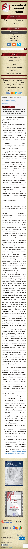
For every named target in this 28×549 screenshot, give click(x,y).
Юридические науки (10, 100)
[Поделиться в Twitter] (16, 93)
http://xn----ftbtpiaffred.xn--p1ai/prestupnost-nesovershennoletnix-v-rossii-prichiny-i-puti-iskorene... (15, 453)
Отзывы (14, 64)
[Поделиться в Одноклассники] (14, 93)
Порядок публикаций (14, 57)
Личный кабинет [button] (14, 32)
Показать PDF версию (9, 106)
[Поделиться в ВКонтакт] (7, 93)
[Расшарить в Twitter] (14, 45)
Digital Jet (10, 547)
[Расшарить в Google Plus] (19, 45)
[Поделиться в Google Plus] (12, 93)
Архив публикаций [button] (14, 61)
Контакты (14, 70)
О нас (14, 54)
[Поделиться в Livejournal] (19, 93)
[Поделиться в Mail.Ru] (21, 93)
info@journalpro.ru (14, 40)
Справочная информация (14, 67)
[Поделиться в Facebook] (9, 93)
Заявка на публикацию (14, 16)
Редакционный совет (14, 74)
